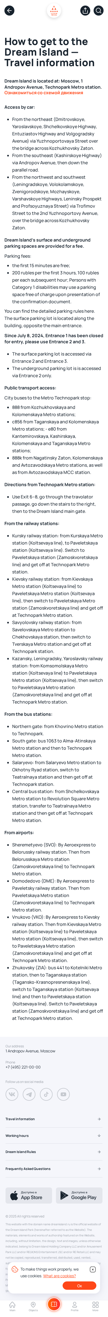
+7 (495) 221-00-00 (23, 1067)
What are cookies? (59, 1275)
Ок (79, 1285)
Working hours (17, 1135)
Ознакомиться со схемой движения (43, 93)
